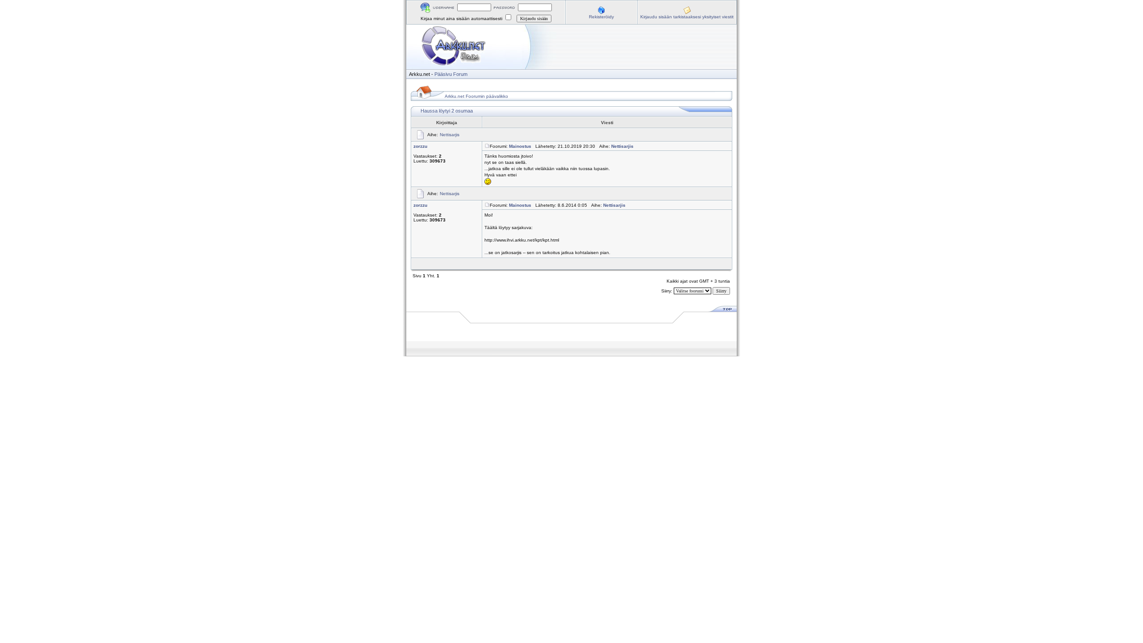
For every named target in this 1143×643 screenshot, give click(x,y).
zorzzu (420, 146)
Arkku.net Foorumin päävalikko (476, 96)
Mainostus (520, 146)
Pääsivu (443, 74)
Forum (460, 74)
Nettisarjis (449, 134)
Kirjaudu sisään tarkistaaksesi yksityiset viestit (687, 16)
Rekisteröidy (601, 16)
